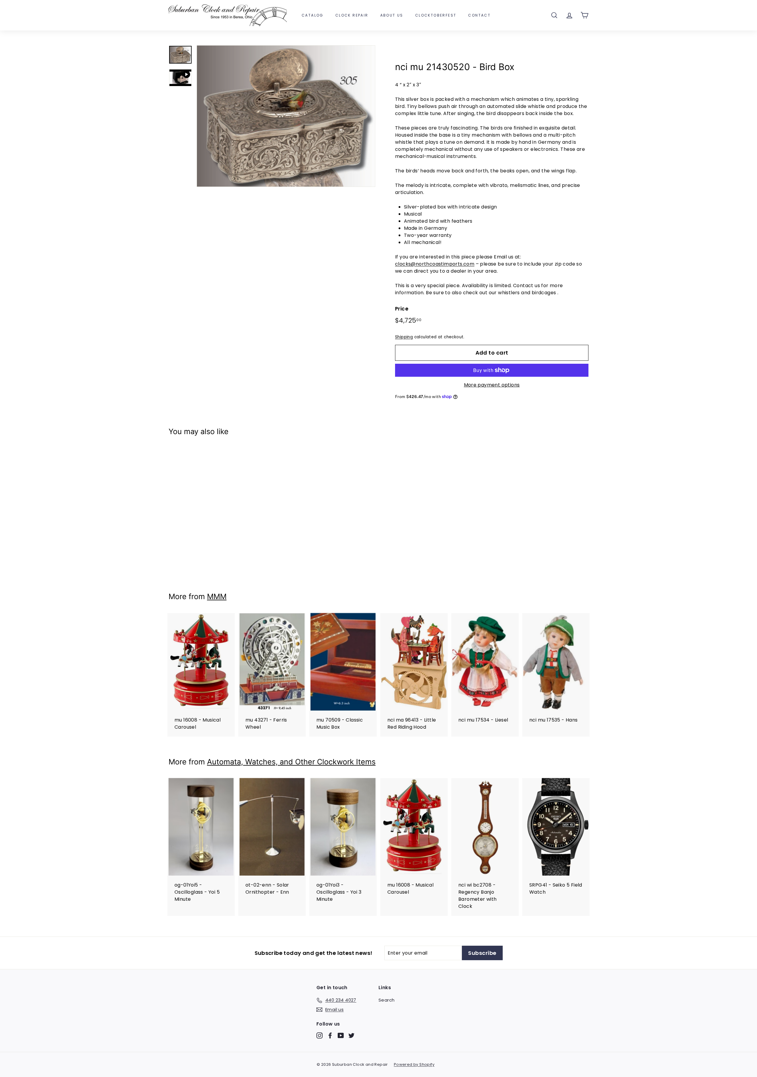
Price (401, 308)
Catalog (312, 15)
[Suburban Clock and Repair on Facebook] (330, 1035)
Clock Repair (351, 15)
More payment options (492, 384)
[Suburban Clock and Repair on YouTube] (341, 1035)
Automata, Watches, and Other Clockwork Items (291, 761)
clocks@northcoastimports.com (434, 264)
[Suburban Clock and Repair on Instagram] (319, 1035)
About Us (391, 15)
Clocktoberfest (436, 15)
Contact (479, 15)
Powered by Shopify (414, 1064)
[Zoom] (286, 116)
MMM (217, 596)
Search (386, 1000)
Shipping (404, 337)
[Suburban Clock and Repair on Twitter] (351, 1035)
